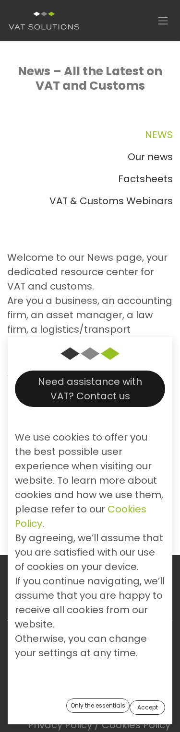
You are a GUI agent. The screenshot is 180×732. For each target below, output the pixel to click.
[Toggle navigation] (163, 21)
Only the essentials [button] (98, 705)
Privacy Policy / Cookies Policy (99, 725)
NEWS (159, 134)
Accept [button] (147, 707)
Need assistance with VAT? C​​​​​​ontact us (90, 389)
